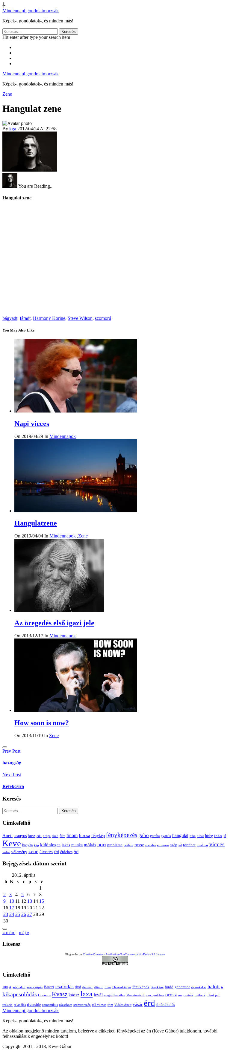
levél (98, 994)
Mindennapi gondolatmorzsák (30, 10)
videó (6, 852)
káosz (74, 994)
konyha (27, 845)
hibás (200, 836)
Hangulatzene (35, 523)
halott (214, 986)
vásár (138, 1004)
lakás (66, 845)
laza (87, 994)
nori (101, 844)
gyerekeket (198, 987)
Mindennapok (62, 436)
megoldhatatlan (114, 995)
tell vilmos (99, 1004)
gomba (155, 836)
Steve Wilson (80, 318)
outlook (200, 995)
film (62, 836)
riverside (34, 1004)
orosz (171, 995)
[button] (4, 747)
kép (36, 845)
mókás (90, 844)
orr (180, 995)
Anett (7, 835)
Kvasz (59, 994)
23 (5, 914)
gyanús (166, 836)
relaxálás (20, 1004)
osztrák (188, 995)
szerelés (150, 845)
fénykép (98, 835)
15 (41, 901)
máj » (24, 932)
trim (110, 1004)
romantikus (50, 1004)
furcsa (84, 835)
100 (5, 987)
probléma (114, 845)
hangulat (180, 835)
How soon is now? (41, 723)
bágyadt (9, 318)
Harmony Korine (49, 318)
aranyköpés (35, 987)
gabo (143, 835)
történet (189, 845)
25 (17, 914)
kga (12, 128)
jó (224, 836)
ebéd (55, 836)
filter (108, 987)
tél (180, 845)
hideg (209, 836)
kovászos (44, 995)
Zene (7, 94)
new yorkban (155, 995)
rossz (139, 844)
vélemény (19, 852)
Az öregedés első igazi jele (54, 623)
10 (11, 901)
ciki (39, 836)
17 (11, 907)
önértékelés (165, 1004)
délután (87, 987)
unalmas (202, 845)
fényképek (140, 987)
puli (217, 995)
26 (23, 914)
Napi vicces (31, 423)
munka (77, 845)
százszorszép (82, 1004)
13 (29, 901)
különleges (50, 844)
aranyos (20, 835)
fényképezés (121, 835)
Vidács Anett (122, 1004)
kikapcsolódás (19, 994)
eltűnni (98, 987)
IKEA (218, 836)
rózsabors (65, 1004)
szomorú (103, 318)
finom (72, 835)
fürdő (169, 987)
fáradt (25, 318)
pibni (210, 995)
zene (33, 851)
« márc (8, 932)
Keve (11, 843)
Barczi (49, 987)
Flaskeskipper (121, 987)
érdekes (66, 852)
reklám (128, 845)
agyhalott (19, 987)
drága (47, 836)
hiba (193, 836)
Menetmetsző (135, 995)
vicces (217, 844)
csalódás (64, 986)
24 (11, 914)
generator (182, 987)
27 (29, 914)
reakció (7, 1004)
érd (56, 852)
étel (76, 852)
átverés (46, 851)
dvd (78, 987)
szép (173, 845)
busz (31, 836)
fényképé (157, 987)
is (222, 987)
